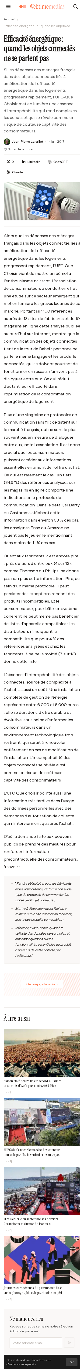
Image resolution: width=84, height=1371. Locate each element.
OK (72, 1362)
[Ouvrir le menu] (8, 6)
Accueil (9, 19)
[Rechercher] (75, 6)
